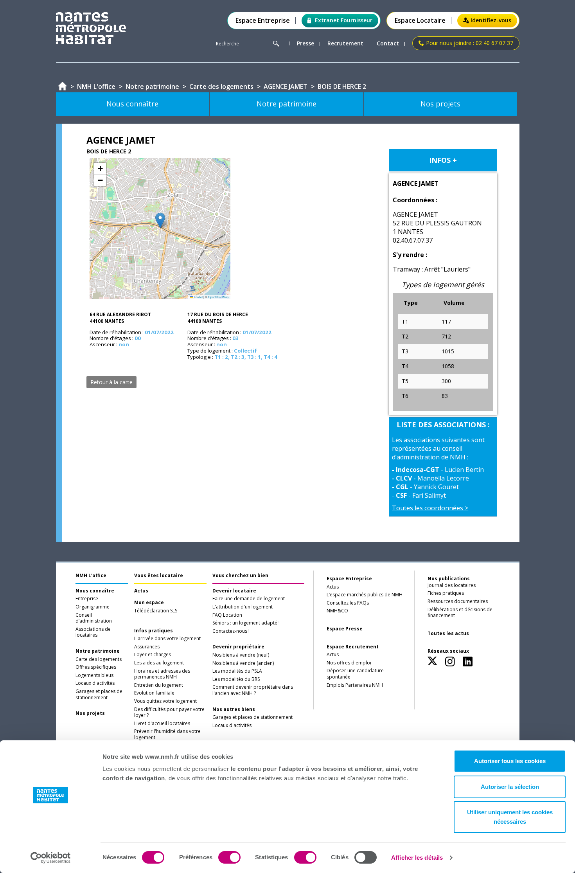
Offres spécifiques (95, 667)
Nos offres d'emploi (349, 663)
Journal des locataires (452, 585)
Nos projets (90, 713)
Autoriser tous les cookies (510, 761)
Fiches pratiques (446, 593)
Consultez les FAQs (348, 603)
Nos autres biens (233, 709)
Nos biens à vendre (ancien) (243, 663)
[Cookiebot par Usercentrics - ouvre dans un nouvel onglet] (50, 858)
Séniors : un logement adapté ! (246, 623)
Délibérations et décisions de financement (460, 613)
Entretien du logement (158, 685)
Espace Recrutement (353, 647)
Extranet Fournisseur (343, 20)
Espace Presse (345, 629)
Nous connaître (94, 591)
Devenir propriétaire (238, 647)
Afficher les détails (417, 857)
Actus (141, 591)
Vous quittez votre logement (165, 701)
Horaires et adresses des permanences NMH (162, 674)
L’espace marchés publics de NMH (364, 595)
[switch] (229, 857)
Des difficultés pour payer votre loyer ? (169, 712)
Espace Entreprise (262, 20)
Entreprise (86, 599)
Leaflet (198, 297)
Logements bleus (94, 675)
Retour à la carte (111, 382)
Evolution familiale (154, 693)
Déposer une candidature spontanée (355, 674)
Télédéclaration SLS (155, 611)
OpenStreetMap (218, 297)
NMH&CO (337, 611)
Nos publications (449, 578)
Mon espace (149, 602)
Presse (305, 43)
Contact (388, 43)
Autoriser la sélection (510, 786)
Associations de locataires (93, 632)
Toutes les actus (448, 633)
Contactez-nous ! (231, 631)
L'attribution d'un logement (242, 607)
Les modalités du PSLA (237, 671)
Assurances (147, 647)
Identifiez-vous (491, 20)
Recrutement (345, 43)
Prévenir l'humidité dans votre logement (167, 734)
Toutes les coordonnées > (430, 508)
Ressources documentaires (458, 601)
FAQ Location (227, 615)
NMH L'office (90, 575)
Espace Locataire (420, 20)
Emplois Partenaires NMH (355, 685)
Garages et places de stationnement (98, 694)
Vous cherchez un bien (240, 575)
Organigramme (92, 607)
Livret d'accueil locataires (162, 723)
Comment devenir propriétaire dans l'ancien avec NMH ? (252, 690)
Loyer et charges (152, 655)
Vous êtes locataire (158, 575)
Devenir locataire (234, 591)
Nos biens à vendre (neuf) (240, 655)
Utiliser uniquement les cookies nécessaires (510, 817)
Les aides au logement (159, 663)
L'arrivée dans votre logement (167, 638)
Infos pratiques (153, 631)
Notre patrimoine (97, 651)
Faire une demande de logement (248, 599)
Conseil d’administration (93, 618)
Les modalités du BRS (236, 679)
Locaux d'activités (95, 683)
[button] (160, 220)
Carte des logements (98, 659)
